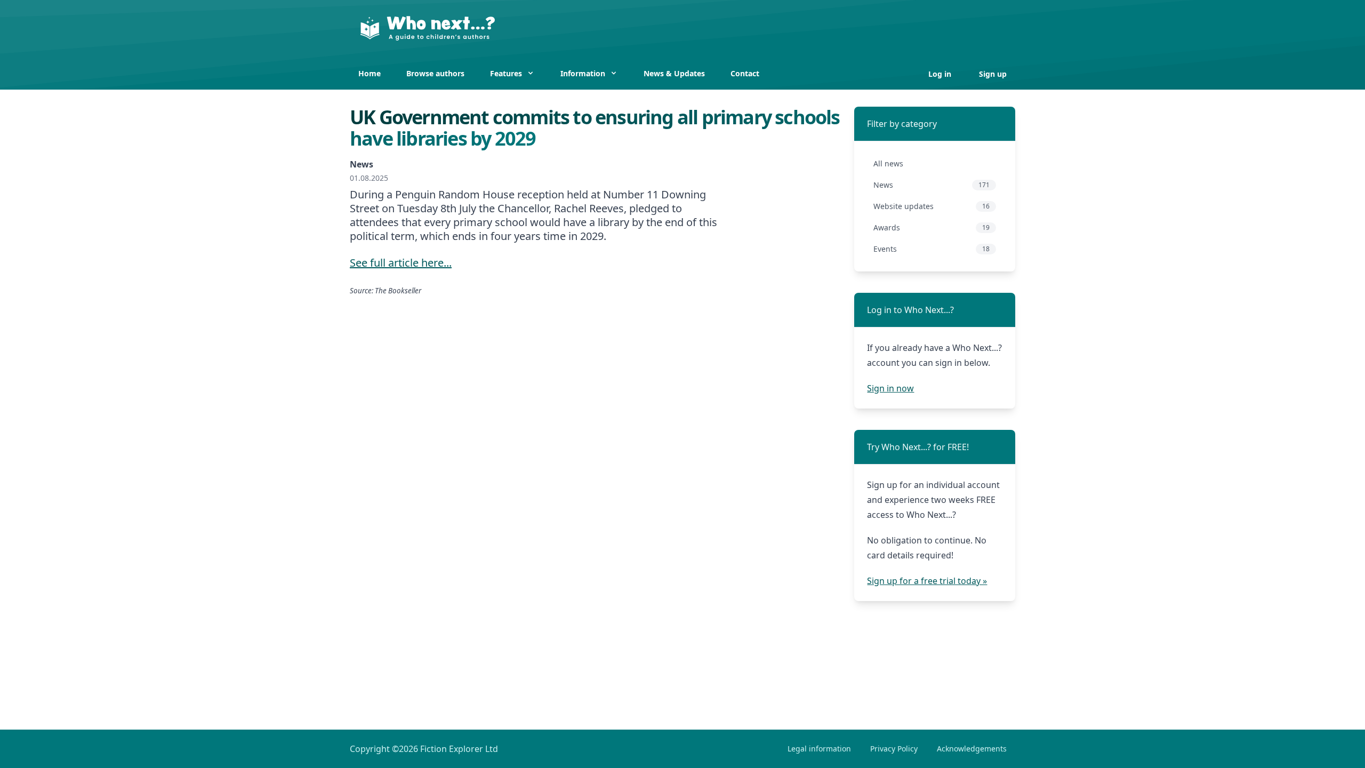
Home (369, 73)
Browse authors (435, 73)
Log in (940, 74)
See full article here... (401, 262)
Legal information (819, 748)
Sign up (993, 74)
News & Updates (674, 73)
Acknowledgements (972, 748)
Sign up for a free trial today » (927, 581)
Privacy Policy (894, 748)
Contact (744, 73)
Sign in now (890, 388)
